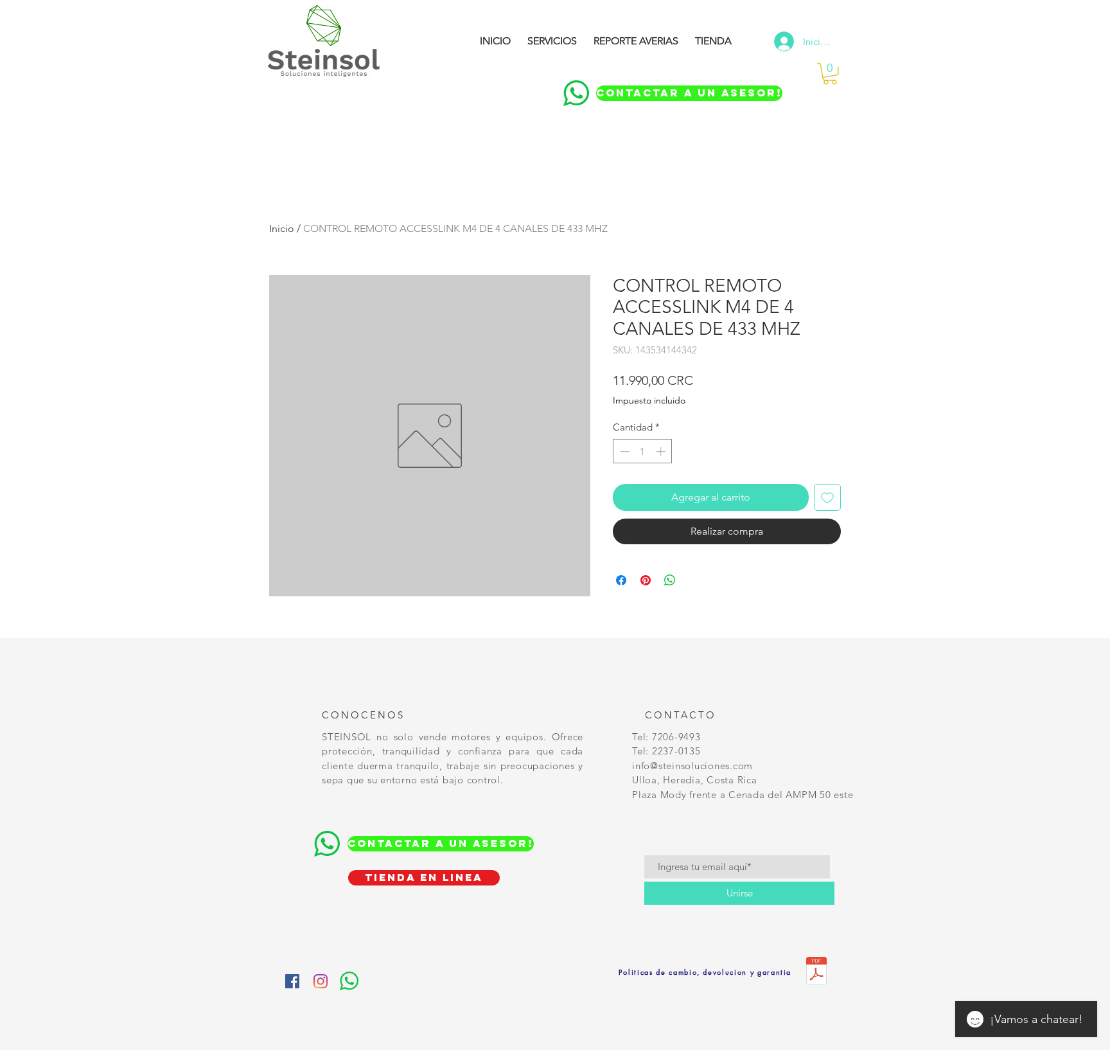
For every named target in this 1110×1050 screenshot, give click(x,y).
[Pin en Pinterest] (645, 580)
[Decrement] (623, 451)
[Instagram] (320, 981)
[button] (830, 74)
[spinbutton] (642, 451)
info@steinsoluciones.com (692, 766)
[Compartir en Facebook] (621, 580)
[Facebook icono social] (292, 981)
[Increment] (662, 451)
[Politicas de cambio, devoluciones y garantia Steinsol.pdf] (816, 972)
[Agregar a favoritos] (827, 497)
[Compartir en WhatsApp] (670, 580)
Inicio (281, 228)
